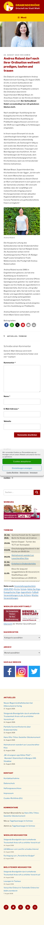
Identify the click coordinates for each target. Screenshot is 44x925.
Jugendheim (26, 592)
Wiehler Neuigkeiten (15, 835)
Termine (23, 336)
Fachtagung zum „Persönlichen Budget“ (19, 856)
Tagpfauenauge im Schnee (21, 821)
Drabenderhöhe (28, 5)
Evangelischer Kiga (12, 592)
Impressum (34, 472)
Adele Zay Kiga (33, 589)
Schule (24, 589)
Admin (27, 55)
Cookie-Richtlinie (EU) (13, 798)
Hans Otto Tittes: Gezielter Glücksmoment (22, 737)
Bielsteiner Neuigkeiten (17, 867)
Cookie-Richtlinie (12, 472)
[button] (6, 325)
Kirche (17, 589)
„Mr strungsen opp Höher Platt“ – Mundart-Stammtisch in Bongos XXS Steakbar (20, 758)
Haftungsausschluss (12, 788)
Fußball (35, 592)
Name (7, 396)
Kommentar (10, 363)
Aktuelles (12, 336)
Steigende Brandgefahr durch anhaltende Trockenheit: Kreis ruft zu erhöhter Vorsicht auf (21, 716)
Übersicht (8, 624)
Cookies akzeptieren (22, 461)
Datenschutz (24, 472)
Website (7, 421)
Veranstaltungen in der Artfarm (17, 595)
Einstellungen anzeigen (22, 468)
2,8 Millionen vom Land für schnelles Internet (21, 849)
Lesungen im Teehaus (12, 881)
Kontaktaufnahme (11, 778)
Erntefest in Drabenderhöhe (23, 564)
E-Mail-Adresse (11, 409)
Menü (23, 17)
